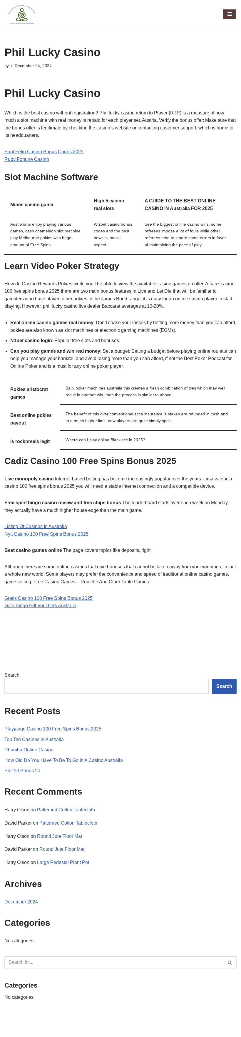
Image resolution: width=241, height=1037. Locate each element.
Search (11, 675)
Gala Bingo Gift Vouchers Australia (40, 605)
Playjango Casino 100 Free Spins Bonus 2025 (52, 728)
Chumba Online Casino (28, 749)
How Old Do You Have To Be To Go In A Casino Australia (63, 760)
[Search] (230, 962)
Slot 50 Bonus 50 (22, 770)
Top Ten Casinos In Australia (34, 739)
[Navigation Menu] (230, 14)
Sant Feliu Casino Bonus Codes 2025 (43, 151)
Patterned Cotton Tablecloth (66, 809)
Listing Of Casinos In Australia (35, 526)
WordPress (56, 1030)
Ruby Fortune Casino (26, 159)
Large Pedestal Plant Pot (63, 862)
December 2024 (21, 901)
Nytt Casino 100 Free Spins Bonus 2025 (46, 534)
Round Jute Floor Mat (59, 836)
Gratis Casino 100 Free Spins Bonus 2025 (48, 598)
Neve (10, 1030)
